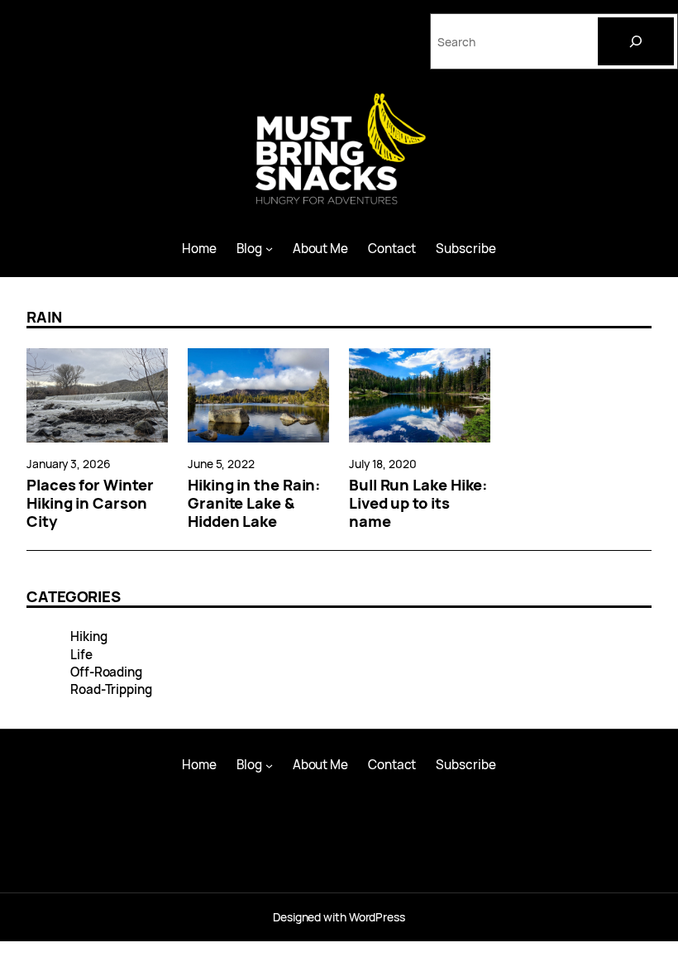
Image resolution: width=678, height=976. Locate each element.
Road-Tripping (111, 689)
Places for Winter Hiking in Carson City (89, 503)
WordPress (377, 917)
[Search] (636, 41)
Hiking (88, 636)
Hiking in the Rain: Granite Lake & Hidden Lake (254, 503)
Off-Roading (106, 672)
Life (81, 654)
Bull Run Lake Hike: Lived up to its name (418, 503)
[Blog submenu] (269, 248)
